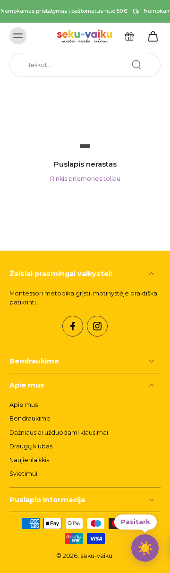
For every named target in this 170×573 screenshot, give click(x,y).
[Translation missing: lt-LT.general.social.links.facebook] (72, 326)
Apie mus (23, 404)
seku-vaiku (96, 555)
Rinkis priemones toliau (85, 178)
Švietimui (23, 473)
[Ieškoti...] (136, 64)
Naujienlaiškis (29, 459)
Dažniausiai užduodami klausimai (58, 432)
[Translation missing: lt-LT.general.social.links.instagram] (97, 326)
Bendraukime (30, 418)
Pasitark (135, 521)
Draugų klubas (30, 446)
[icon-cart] (150, 35)
